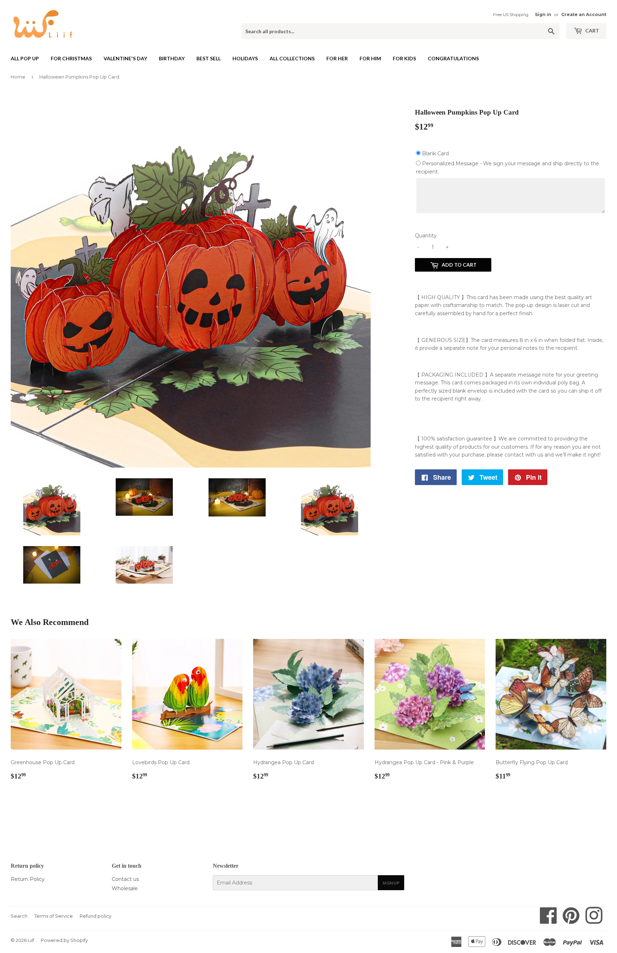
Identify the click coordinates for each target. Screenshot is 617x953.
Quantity (426, 235)
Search (19, 916)
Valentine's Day (125, 58)
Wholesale (125, 888)
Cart (591, 30)
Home (18, 77)
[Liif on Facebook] (548, 921)
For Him (370, 58)
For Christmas (71, 58)
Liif (31, 940)
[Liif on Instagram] (594, 921)
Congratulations (453, 58)
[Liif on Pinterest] (571, 921)
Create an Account (583, 14)
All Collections (292, 58)
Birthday (172, 58)
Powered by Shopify (64, 940)
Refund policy (95, 916)
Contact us (125, 879)
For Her (337, 58)
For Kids (404, 58)
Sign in (543, 14)
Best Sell (208, 58)
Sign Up (391, 883)
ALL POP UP (25, 58)
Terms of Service (53, 916)
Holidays (245, 58)
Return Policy (28, 879)
